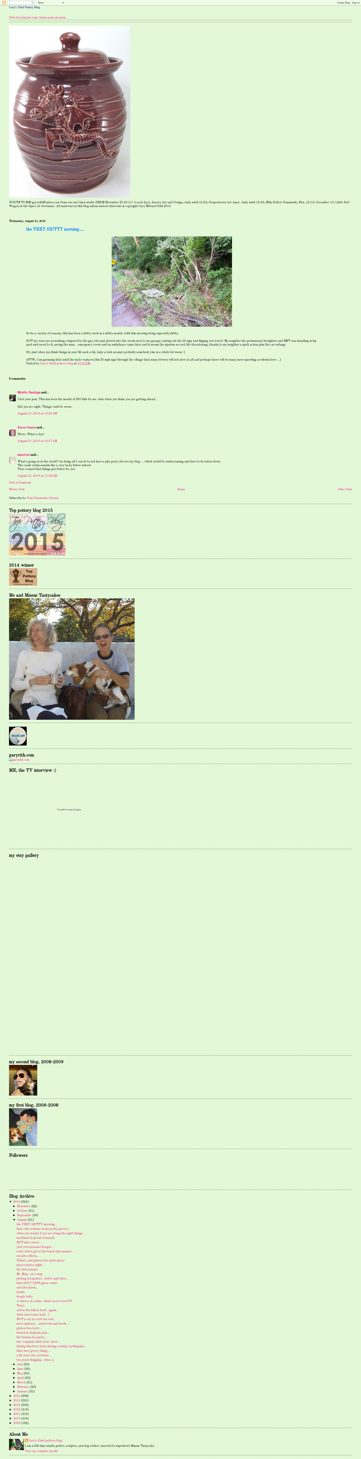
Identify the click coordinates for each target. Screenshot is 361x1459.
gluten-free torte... (29, 1328)
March (21, 1382)
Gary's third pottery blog (45, 1440)
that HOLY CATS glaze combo (37, 1283)
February (23, 1387)
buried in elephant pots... (33, 1332)
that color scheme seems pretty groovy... (43, 1229)
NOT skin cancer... (29, 1242)
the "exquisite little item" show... (38, 1341)
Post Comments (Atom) (43, 498)
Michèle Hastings (28, 392)
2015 (17, 1396)
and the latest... (27, 1287)
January (23, 1391)
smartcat (23, 454)
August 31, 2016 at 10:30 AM (37, 413)
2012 (17, 1409)
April (21, 1378)
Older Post (345, 489)
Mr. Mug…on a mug (29, 1274)
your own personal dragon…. (36, 1247)
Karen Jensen (26, 427)
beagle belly (25, 1296)
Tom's (21, 1305)
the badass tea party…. (32, 1337)
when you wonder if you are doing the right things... (51, 1233)
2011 (17, 1414)
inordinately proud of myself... (36, 1238)
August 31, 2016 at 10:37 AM (37, 441)
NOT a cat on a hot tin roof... (36, 1319)
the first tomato (27, 1269)
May (20, 1373)
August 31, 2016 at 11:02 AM (37, 475)
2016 (17, 1201)
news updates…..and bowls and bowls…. (43, 1323)
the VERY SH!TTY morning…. (37, 1224)
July (20, 1364)
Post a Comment (20, 482)
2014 (17, 1400)
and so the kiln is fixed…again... (37, 1310)
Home (181, 489)
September (24, 1215)
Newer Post (17, 489)
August (22, 1219)
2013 (17, 1405)
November (24, 1206)
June (20, 1369)
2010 (17, 1418)
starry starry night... (30, 1265)
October (22, 1210)
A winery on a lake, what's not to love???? (44, 1301)
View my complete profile (41, 1451)
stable (21, 1292)
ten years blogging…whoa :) (35, 1360)
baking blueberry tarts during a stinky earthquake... (51, 1346)
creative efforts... (28, 1256)
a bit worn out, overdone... (34, 1355)
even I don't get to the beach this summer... (45, 1251)
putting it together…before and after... (42, 1278)
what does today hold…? (33, 1314)
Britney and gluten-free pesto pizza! (40, 1260)
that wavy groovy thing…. (34, 1350)
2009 (17, 1423)
